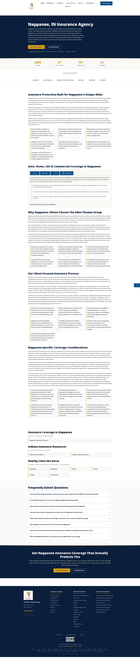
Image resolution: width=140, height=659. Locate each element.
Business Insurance (55, 605)
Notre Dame (55, 474)
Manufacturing (76, 614)
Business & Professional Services (81, 595)
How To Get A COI (100, 602)
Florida (61, 649)
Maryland (89, 649)
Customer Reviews (100, 612)
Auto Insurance (54, 598)
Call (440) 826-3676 (53, 47)
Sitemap (52, 612)
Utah (91, 651)
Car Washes (76, 598)
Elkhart (75, 469)
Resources (89, 3)
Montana (106, 649)
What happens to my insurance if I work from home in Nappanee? (50, 524)
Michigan (94, 649)
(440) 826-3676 (28, 611)
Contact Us (53, 609)
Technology (76, 626)
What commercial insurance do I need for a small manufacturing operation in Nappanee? (57, 506)
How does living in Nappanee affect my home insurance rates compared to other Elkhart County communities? (64, 494)
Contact (68, 6)
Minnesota (100, 649)
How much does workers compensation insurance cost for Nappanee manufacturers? (56, 512)
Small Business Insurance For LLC (104, 605)
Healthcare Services (78, 612)
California (44, 649)
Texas (87, 651)
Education (75, 602)
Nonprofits (76, 617)
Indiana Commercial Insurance (81, 454)
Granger (33, 474)
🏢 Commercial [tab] (66, 173)
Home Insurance (54, 600)
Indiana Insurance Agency (37, 454)
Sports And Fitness (77, 624)
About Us (53, 607)
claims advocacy (47, 303)
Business (60, 3)
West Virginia (100, 651)
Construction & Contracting (79, 600)
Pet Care (75, 619)
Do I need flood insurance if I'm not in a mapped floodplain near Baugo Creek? (54, 500)
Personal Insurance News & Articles (104, 598)
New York (50, 651)
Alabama (33, 649)
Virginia (94, 651)
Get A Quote (70, 3)
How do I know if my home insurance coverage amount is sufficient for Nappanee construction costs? (61, 530)
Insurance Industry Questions (103, 600)
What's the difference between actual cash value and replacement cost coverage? (55, 536)
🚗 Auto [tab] (34, 173)
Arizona (38, 649)
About (80, 3)
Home (42, 3)
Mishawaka (55, 469)
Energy (75, 605)
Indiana (75, 649)
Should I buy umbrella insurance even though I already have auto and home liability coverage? (59, 518)
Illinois (70, 649)
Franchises (75, 609)
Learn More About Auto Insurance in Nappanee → (43, 204)
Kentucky (84, 649)
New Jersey (43, 651)
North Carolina (56, 651)
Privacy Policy (59, 634)
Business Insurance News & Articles (104, 595)
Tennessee (82, 651)
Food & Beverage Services (79, 607)
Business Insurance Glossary (103, 607)
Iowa (79, 649)
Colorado (49, 649)
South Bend (33, 469)
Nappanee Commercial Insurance (39, 440)
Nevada (38, 651)
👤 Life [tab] (55, 173)
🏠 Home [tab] (45, 173)
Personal (50, 3)
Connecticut (55, 649)
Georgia (66, 649)
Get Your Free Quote (36, 47)
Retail (74, 621)
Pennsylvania (67, 651)
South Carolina (75, 651)
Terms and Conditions (71, 634)
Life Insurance (54, 602)
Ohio (62, 651)
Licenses (82, 634)
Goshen (96, 469)
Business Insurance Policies (102, 609)
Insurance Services (55, 595)
